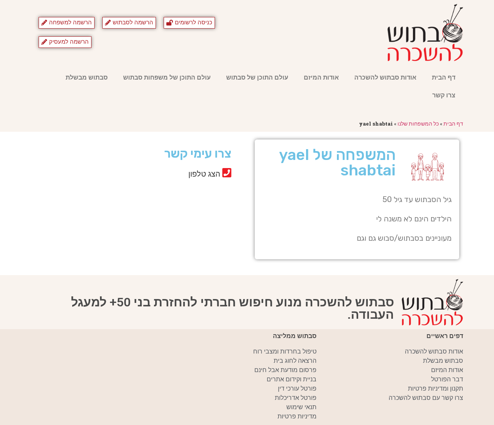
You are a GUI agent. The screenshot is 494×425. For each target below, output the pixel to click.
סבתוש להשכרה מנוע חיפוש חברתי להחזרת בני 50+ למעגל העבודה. (232, 308)
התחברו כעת (158, 189)
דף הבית (443, 77)
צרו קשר (443, 95)
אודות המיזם (321, 77)
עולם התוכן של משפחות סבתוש (167, 77)
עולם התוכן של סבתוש (257, 77)
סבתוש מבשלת (87, 77)
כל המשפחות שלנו (418, 123)
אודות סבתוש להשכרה (385, 77)
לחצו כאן (164, 201)
